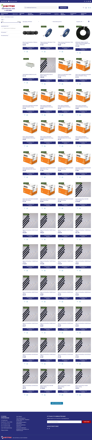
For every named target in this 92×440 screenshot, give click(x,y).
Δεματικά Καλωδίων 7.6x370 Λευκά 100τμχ (47, 262)
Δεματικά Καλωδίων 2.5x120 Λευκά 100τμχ (83, 355)
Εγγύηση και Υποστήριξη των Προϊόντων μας (22, 430)
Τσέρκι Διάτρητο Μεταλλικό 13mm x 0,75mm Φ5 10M (65, 43)
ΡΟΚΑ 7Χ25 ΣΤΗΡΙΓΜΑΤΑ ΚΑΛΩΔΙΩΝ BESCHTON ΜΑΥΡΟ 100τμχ (83, 75)
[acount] (24, 51)
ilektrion (8, 7)
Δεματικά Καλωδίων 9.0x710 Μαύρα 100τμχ (46, 75)
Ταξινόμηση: (25, 21)
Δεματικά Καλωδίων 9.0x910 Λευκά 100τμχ (30, 231)
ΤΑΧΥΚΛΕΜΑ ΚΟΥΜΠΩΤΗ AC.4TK (29, 74)
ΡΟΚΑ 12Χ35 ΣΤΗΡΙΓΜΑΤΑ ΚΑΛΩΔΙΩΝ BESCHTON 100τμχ (46, 137)
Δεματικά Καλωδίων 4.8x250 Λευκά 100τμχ (65, 293)
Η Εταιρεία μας (4, 420)
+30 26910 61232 (6, 424)
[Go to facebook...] (84, 1)
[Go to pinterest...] (88, 1)
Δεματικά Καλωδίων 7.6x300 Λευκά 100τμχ (65, 262)
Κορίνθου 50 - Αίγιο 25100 (6, 422)
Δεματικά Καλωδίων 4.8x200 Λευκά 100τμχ (83, 293)
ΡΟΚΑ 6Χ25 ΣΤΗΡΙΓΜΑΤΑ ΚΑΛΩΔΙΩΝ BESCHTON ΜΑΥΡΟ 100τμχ (30, 106)
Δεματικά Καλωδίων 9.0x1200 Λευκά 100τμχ (81, 199)
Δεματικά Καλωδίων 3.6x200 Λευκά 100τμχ (83, 324)
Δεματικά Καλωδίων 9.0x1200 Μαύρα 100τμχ (46, 386)
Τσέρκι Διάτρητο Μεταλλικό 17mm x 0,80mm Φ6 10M (47, 43)
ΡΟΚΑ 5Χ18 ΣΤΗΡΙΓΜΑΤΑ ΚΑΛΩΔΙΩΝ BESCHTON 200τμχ (48, 199)
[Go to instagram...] (86, 1)
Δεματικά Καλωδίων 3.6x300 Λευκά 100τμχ (47, 324)
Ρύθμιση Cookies (4, 430)
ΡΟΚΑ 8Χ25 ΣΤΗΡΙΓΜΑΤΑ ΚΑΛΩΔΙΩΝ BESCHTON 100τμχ (83, 168)
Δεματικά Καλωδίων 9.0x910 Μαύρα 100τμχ (64, 386)
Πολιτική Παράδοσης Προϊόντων (21, 425)
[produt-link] (30, 39)
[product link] (30, 27)
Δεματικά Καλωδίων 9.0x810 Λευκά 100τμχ (47, 231)
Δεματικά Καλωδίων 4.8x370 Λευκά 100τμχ (30, 293)
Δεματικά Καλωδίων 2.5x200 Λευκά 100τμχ (47, 355)
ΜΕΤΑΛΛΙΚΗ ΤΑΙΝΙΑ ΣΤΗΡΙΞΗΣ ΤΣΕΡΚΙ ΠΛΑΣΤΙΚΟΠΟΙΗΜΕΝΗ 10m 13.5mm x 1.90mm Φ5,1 (82, 43)
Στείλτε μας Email (13, 1)
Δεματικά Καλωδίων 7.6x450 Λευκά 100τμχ (30, 262)
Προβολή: (78, 21)
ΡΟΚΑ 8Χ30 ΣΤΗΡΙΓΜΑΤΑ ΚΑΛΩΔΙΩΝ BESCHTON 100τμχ (65, 168)
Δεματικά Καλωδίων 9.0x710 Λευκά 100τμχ (65, 231)
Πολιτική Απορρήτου (20, 418)
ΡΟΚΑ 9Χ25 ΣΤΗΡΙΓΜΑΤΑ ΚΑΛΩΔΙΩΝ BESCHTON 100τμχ (48, 168)
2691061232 (4, 1)
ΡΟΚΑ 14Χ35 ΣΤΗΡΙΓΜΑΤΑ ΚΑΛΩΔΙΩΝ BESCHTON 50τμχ (29, 137)
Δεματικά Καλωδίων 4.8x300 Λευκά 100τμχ (47, 293)
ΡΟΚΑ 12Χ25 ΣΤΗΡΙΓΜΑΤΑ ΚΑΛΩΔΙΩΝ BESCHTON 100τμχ (64, 137)
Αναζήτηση (63, 7)
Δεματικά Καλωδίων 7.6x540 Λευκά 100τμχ (83, 231)
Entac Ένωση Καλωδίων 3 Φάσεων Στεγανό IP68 (30, 43)
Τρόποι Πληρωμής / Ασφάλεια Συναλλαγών (22, 420)
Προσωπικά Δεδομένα (21, 427)
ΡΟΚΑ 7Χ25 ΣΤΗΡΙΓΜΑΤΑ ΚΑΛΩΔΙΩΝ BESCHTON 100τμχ (30, 199)
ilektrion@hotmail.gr (8, 427)
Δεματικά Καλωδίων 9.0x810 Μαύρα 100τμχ (81, 386)
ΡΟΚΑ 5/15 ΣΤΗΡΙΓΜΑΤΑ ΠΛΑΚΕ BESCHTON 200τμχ (64, 75)
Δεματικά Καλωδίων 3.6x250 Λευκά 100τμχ (65, 324)
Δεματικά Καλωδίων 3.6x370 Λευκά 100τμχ (30, 324)
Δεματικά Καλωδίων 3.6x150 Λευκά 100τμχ (30, 355)
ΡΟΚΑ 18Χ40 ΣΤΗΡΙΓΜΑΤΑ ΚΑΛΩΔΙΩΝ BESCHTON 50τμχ (64, 106)
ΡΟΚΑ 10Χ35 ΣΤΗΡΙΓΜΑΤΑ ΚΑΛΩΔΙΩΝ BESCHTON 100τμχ (81, 137)
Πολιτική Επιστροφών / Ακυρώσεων (21, 423)
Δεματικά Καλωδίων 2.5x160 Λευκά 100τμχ (65, 355)
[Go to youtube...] (90, 1)
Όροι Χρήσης (19, 416)
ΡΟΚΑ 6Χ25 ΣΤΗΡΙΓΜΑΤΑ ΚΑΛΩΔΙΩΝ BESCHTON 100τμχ (65, 199)
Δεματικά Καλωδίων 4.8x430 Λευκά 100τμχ (83, 262)
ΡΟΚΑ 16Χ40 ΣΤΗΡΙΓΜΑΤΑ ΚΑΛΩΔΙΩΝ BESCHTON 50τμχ (81, 106)
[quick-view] (36, 27)
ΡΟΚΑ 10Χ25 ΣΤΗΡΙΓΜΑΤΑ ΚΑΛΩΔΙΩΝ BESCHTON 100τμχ (29, 168)
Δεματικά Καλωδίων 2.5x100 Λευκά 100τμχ (30, 386)
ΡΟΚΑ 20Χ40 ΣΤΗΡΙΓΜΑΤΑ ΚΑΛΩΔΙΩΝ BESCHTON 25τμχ (46, 106)
